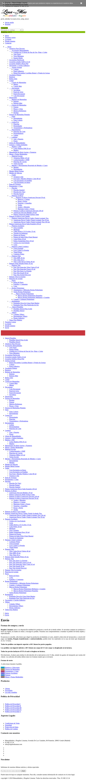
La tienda (8, 39)
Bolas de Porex (18, 282)
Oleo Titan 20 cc (18, 260)
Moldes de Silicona (15, 173)
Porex (12, 280)
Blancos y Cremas (24, 199)
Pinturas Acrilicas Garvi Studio (19, 216)
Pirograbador (17, 126)
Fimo (12, 116)
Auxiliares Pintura (15, 75)
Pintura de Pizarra (19, 235)
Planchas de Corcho (20, 162)
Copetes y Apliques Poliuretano (23, 299)
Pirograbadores (18, 133)
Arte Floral (17, 54)
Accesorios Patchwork (16, 60)
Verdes (20, 205)
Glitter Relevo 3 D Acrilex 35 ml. (24, 231)
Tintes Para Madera (15, 320)
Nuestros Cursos (10, 322)
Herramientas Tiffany (20, 316)
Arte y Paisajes (18, 139)
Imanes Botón (18, 58)
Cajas (15, 286)
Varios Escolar (18, 163)
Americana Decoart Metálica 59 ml (25, 212)
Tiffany (13, 312)
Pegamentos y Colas (16, 186)
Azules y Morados (24, 207)
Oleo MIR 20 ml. (19, 258)
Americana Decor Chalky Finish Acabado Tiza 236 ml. (31, 222)
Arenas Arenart (15, 67)
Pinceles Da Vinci (19, 192)
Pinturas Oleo (15, 256)
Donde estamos (10, 41)
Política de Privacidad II (13, 706)
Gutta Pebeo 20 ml (19, 239)
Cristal (11, 80)
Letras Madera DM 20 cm (22, 148)
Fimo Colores (17, 120)
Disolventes (13, 97)
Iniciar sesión (9, 22)
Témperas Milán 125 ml (21, 158)
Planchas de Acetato (16, 278)
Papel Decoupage (19, 94)
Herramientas (17, 118)
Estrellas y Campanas (20, 284)
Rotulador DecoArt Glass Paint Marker (26, 303)
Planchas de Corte (19, 131)
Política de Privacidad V (13, 711)
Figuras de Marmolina (17, 105)
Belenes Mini (17, 103)
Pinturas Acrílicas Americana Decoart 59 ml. (29, 197)
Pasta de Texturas (15, 184)
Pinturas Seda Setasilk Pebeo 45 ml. (21, 263)
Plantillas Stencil (18, 311)
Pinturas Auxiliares (16, 226)
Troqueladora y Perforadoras (22, 128)
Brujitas (16, 113)
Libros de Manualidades (17, 143)
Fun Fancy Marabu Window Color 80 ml (27, 179)
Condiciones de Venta (12, 723)
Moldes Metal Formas (16, 171)
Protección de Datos (11, 727)
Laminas (13, 137)
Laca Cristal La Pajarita (21, 250)
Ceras (15, 245)
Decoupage (14, 88)
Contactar (8, 43)
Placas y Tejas (18, 109)
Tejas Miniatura (18, 56)
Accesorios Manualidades (19, 50)
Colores (16, 69)
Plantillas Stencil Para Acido (22, 309)
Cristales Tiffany (18, 314)
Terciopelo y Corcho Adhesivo (19, 65)
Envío (7, 328)
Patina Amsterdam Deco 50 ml (23, 241)
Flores (15, 141)
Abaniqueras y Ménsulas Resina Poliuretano (28, 290)
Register (7, 24)
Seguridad (8, 725)
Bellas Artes (13, 79)
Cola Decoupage (19, 96)
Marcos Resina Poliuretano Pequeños (30, 295)
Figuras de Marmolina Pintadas (19, 114)
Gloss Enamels (18, 248)
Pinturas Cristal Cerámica (19, 246)
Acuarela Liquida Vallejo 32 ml (19, 62)
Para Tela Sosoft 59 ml (20, 273)
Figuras (15, 107)
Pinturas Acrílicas (16, 196)
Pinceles (13, 188)
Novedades (8, 690)
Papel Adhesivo (18, 71)
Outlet (12, 175)
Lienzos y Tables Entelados (18, 145)
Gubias (15, 135)
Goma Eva (14, 122)
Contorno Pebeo (18, 254)
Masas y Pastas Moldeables (18, 154)
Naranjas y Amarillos (25, 203)
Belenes (16, 101)
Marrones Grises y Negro (26, 209)
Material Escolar (16, 156)
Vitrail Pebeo (17, 252)
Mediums (16, 229)
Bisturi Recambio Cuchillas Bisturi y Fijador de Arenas (31, 73)
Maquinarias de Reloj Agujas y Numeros (22, 152)
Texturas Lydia (18, 177)
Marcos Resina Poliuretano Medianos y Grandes (34, 297)
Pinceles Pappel (18, 194)
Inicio (7, 35)
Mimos (15, 84)
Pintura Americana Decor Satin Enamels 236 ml (25, 224)
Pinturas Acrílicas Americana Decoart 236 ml (28, 211)
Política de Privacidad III (13, 708)
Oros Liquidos (18, 228)
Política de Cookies (11, 729)
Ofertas (7, 688)
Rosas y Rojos (22, 201)
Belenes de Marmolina (18, 99)
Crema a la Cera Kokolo (21, 243)
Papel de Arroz (18, 92)
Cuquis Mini (17, 86)
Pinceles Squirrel (19, 190)
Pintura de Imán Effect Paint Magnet (25, 237)
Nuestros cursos (10, 37)
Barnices (12, 77)
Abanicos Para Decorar (17, 48)
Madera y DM (15, 146)
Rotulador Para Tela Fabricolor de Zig (26, 305)
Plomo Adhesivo (18, 318)
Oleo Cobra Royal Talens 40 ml (24, 262)
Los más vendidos (11, 692)
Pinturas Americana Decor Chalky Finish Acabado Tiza (28, 218)
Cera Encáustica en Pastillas (22, 180)
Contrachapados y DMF (21, 160)
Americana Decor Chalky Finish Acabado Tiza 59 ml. (31, 220)
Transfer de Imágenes (20, 233)
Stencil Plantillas (16, 307)
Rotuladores (14, 301)
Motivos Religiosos (19, 111)
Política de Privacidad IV (13, 710)
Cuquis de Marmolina (17, 82)
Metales (16, 167)
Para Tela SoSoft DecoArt (22, 275)
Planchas (16, 124)
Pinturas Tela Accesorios (17, 277)
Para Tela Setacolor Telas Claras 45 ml (26, 267)
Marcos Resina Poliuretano (23, 294)
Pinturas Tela (14, 265)
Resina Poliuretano (16, 288)
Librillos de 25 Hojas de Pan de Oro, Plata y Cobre (30, 52)
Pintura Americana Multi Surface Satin (26, 214)
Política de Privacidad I (12, 704)
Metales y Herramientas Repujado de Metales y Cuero (28, 165)
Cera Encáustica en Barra (21, 182)
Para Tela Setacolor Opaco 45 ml (24, 269)
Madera (15, 150)
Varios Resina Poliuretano (22, 292)
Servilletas (16, 90)
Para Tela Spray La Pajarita (22, 271)
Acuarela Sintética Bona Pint (18, 64)
